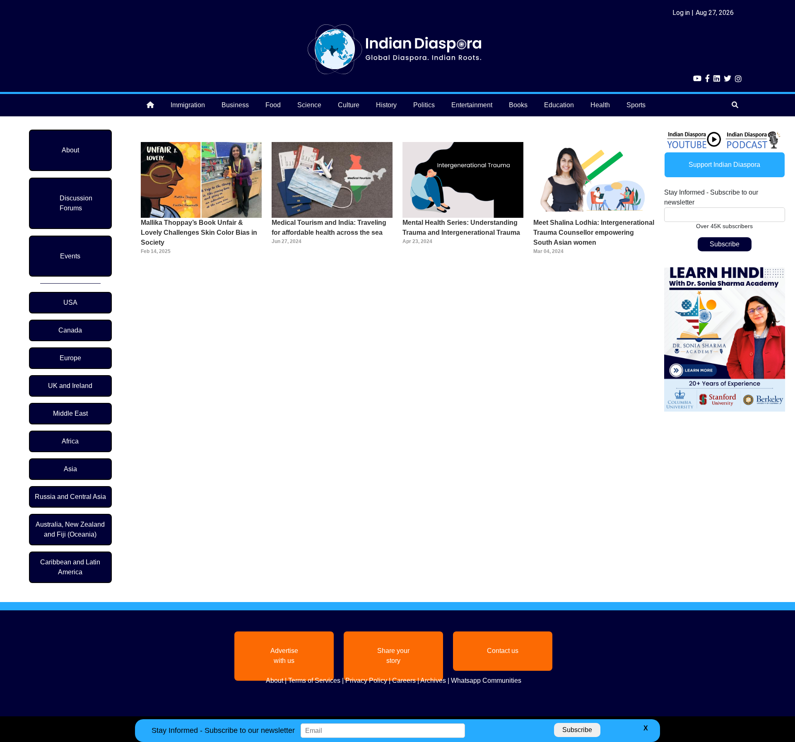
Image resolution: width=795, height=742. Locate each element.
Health (600, 104)
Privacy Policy (366, 680)
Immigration (188, 104)
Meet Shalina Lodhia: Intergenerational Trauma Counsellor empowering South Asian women (593, 232)
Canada (70, 330)
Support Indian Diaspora (724, 164)
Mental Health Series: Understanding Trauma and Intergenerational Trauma (461, 227)
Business (235, 104)
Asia (70, 468)
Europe (70, 357)
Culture (348, 104)
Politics (424, 104)
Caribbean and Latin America (70, 567)
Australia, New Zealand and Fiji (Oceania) (70, 529)
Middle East (70, 413)
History (386, 104)
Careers (404, 680)
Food (273, 104)
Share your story (393, 655)
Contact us (502, 650)
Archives (433, 680)
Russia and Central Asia (70, 496)
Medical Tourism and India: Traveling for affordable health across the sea (329, 227)
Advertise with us (284, 655)
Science (309, 104)
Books (518, 104)
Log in (681, 13)
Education (559, 104)
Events (70, 256)
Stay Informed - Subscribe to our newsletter (711, 197)
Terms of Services (314, 680)
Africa (70, 441)
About (70, 150)
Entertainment (471, 104)
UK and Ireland (70, 385)
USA (70, 302)
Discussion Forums (76, 203)
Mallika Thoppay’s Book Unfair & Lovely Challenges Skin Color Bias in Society (199, 232)
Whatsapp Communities (486, 680)
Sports (636, 104)
